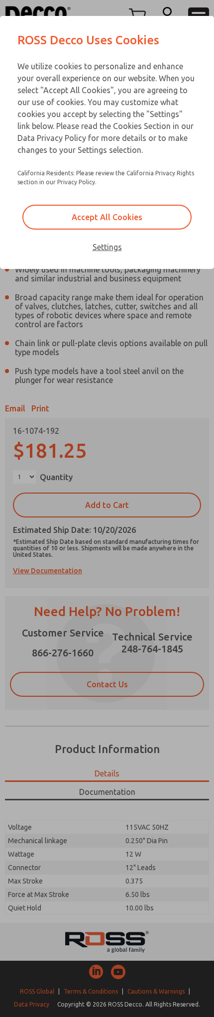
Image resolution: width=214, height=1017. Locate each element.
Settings (107, 247)
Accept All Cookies (107, 217)
